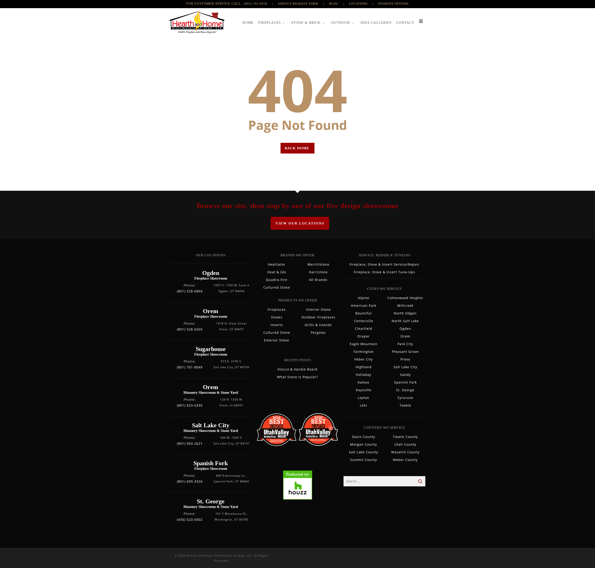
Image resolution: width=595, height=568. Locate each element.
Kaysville (363, 390)
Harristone (318, 272)
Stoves (276, 317)
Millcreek (405, 305)
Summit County (363, 460)
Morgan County (363, 444)
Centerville (363, 321)
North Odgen (405, 313)
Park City (405, 344)
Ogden (405, 328)
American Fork (363, 305)
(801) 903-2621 (190, 443)
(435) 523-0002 (190, 519)
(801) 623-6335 (190, 405)
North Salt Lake (405, 321)
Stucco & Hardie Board (297, 369)
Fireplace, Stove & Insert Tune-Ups (384, 272)
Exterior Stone (276, 340)
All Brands (318, 279)
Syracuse (405, 397)
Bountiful (363, 313)
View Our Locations (299, 223)
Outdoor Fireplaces (318, 317)
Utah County (405, 444)
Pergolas (318, 332)
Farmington (364, 351)
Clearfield (363, 328)
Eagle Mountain (363, 344)
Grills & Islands (318, 325)
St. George (405, 390)
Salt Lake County (363, 452)
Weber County (405, 460)
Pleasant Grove (405, 351)
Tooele (405, 405)
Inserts (277, 325)
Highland (364, 367)
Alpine (363, 298)
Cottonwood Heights (405, 298)
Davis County (363, 436)
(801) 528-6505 (190, 329)
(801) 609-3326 (190, 481)
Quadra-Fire (276, 279)
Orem (405, 336)
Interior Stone (318, 309)
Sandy (405, 374)
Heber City (363, 359)
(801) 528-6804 (190, 291)
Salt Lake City (405, 367)
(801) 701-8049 (190, 367)
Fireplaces (277, 309)
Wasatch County (405, 452)
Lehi (363, 405)
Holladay (363, 374)
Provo (405, 359)
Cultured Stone (276, 287)
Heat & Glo (276, 272)
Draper (363, 336)
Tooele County (405, 436)
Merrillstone (318, 264)
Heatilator (276, 264)
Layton (363, 397)
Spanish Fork (405, 382)
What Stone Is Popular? (297, 377)
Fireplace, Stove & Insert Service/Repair (384, 264)
